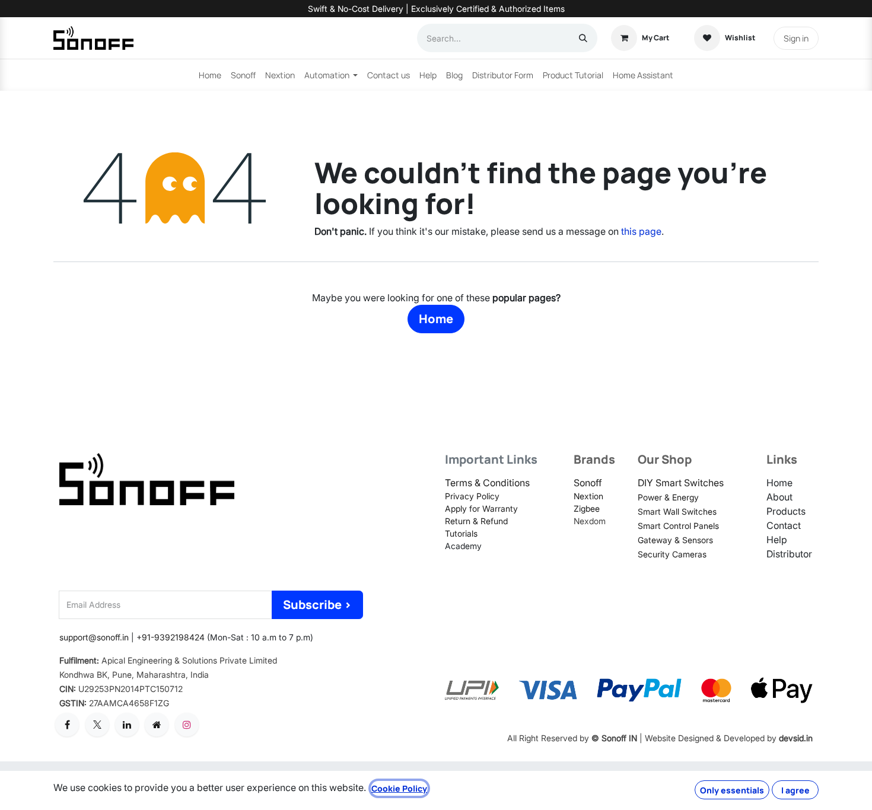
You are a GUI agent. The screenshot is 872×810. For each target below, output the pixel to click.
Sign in (796, 38)
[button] (317, 605)
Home (436, 319)
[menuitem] (210, 75)
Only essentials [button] (732, 790)
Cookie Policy (399, 788)
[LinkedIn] (127, 724)
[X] (97, 724)
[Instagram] (187, 724)
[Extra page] (156, 724)
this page (641, 231)
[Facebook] (67, 724)
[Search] (583, 38)
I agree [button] (795, 790)
